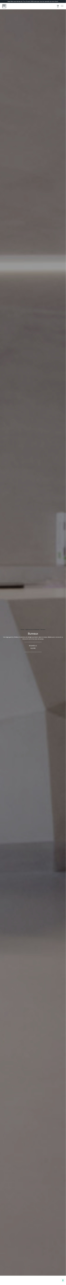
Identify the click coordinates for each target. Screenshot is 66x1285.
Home (22, 629)
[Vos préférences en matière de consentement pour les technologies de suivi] (63, 1280)
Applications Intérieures (32, 629)
